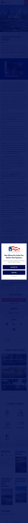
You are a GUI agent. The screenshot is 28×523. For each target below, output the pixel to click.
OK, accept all (14, 267)
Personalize (14, 276)
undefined (14, 272)
